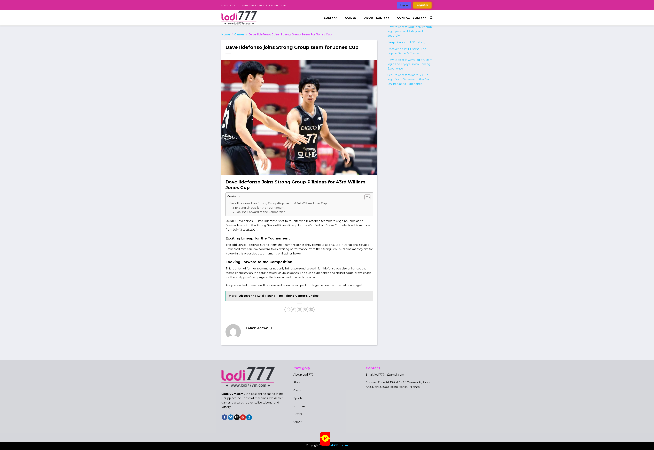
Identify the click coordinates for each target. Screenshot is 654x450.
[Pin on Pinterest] (305, 309)
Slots (296, 382)
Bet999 (298, 414)
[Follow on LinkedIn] (249, 417)
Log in (404, 5)
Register (422, 5)
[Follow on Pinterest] (243, 417)
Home (225, 34)
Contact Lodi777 (411, 17)
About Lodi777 (376, 17)
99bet (297, 422)
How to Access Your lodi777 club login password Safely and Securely (409, 31)
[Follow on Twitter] (230, 417)
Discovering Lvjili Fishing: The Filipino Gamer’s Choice (406, 51)
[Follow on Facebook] (224, 417)
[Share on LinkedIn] (312, 309)
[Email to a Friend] (299, 309)
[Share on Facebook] (287, 309)
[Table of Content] (367, 197)
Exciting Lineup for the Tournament (259, 207)
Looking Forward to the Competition (260, 212)
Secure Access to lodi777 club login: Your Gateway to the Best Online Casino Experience (409, 79)
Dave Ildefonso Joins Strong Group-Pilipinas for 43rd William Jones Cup (278, 203)
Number (299, 406)
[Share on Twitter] (293, 309)
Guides (350, 17)
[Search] (431, 17)
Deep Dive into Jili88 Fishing (406, 42)
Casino (297, 390)
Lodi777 (330, 17)
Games (239, 34)
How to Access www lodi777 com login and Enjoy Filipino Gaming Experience (409, 64)
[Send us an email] (237, 417)
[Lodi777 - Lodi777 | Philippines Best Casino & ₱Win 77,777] (242, 18)
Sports (297, 398)
